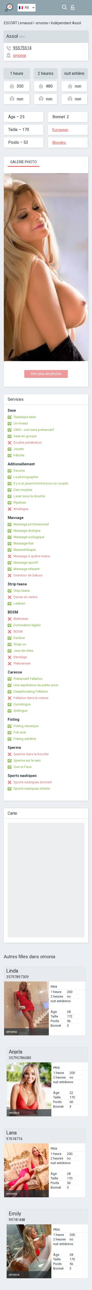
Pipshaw (20, 502)
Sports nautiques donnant (33, 782)
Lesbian (19, 603)
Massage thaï (23, 543)
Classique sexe (25, 417)
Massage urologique (29, 537)
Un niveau (21, 423)
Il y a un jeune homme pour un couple (41, 483)
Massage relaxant (27, 569)
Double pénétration (28, 442)
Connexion (74, 6)
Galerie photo (23, 162)
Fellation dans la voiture (31, 698)
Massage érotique (27, 530)
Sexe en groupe (25, 436)
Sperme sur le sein (27, 760)
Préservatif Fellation (28, 679)
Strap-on (20, 644)
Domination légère (27, 625)
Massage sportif (26, 562)
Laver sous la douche (29, 496)
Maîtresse (21, 619)
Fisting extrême (25, 739)
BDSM (18, 631)
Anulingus (21, 509)
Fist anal (20, 732)
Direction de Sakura (28, 575)
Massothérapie (25, 550)
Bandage (20, 657)
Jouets (19, 449)
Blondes (59, 142)
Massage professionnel (31, 524)
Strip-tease (22, 591)
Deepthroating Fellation (31, 691)
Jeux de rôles (23, 651)
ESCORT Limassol (18, 23)
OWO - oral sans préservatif (34, 430)
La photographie (26, 477)
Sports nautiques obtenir (32, 788)
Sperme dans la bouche (31, 754)
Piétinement (22, 663)
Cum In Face (22, 767)
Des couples (23, 490)
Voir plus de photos (46, 374)
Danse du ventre (25, 597)
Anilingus (20, 711)
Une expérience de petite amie (36, 685)
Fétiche (19, 455)
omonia (42, 23)
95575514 (22, 47)
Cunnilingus (22, 704)
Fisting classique (26, 726)
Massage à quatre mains (32, 556)
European (60, 129)
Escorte (19, 470)
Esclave (19, 638)
